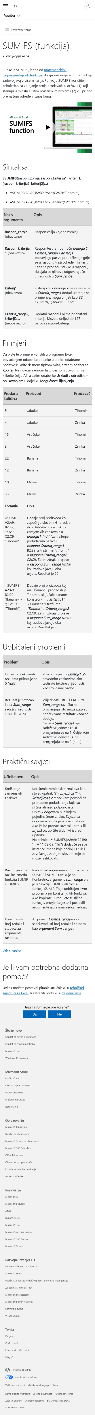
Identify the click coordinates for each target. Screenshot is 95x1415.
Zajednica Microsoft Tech (18, 1287)
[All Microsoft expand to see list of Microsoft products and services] (5, 6)
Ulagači (9, 1357)
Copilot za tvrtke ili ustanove (20, 1036)
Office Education (14, 1155)
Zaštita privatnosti (43, 1393)
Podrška (10, 15)
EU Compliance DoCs (58, 1400)
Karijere (9, 1336)
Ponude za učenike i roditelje (20, 1169)
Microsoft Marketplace (17, 1294)
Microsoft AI (11, 1196)
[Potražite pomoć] (15, 5)
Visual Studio (12, 1315)
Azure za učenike (14, 1176)
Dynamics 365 (12, 1217)
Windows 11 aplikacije (17, 1058)
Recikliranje (11, 1106)
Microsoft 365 (12, 1051)
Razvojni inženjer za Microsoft (21, 1266)
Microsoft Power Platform (18, 1301)
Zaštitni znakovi (13, 1400)
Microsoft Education (16, 1127)
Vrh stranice (12, 950)
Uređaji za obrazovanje (17, 1134)
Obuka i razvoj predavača (18, 1162)
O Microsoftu (12, 1343)
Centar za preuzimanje (17, 1085)
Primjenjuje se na (17, 56)
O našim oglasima (34, 1400)
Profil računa (12, 1078)
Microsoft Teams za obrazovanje (22, 1141)
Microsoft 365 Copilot (16, 1239)
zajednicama (71, 993)
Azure (8, 1210)
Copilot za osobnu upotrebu (20, 1044)
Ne (59, 1014)
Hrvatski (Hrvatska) (22, 1370)
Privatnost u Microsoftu (17, 1350)
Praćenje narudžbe (15, 1099)
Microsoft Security (15, 1203)
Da (34, 1014)
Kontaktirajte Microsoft (17, 1393)
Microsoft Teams (14, 1246)
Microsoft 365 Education (18, 1148)
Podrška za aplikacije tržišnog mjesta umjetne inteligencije (36, 1280)
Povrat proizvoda (14, 1092)
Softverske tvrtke (14, 1308)
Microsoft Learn (13, 1273)
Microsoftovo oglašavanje (19, 1232)
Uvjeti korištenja (64, 1393)
